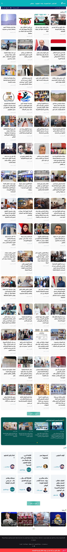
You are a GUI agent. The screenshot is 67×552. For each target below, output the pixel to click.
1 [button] (37, 442)
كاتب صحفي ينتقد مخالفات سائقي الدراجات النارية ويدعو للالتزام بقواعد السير (58, 80)
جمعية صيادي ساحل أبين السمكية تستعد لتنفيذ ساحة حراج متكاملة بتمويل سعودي (26, 434)
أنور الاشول (39, 466)
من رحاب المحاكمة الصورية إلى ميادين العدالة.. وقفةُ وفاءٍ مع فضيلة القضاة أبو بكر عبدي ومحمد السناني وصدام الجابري (9, 346)
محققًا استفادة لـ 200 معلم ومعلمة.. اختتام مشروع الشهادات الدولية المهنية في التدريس (41, 434)
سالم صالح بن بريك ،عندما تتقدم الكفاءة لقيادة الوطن (42, 481)
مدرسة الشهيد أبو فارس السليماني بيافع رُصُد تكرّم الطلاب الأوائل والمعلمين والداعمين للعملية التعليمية (42, 106)
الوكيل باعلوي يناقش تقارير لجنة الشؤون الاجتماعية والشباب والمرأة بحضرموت (25, 291)
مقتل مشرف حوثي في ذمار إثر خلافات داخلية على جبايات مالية (41, 29)
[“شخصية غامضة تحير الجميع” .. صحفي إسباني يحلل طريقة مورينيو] (42, 519)
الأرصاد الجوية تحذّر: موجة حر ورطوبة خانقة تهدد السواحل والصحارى (25, 213)
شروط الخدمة (25, 544)
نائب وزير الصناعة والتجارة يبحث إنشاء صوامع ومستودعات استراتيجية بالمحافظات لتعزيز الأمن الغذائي (9, 133)
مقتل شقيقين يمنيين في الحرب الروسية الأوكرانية (26, 157)
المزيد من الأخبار (33, 414)
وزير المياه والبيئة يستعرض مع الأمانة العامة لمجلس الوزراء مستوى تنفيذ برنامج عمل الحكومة (42, 372)
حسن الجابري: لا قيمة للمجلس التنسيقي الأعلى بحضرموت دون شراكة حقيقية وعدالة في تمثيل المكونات (42, 401)
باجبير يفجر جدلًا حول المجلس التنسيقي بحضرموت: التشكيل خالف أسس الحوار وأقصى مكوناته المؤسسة (58, 373)
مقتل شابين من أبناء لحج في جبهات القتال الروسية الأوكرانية (58, 29)
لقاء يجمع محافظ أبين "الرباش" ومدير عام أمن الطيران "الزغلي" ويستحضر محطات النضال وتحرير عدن (25, 81)
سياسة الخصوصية (38, 544)
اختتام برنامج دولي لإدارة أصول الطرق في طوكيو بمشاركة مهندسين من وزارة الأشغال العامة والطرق (42, 186)
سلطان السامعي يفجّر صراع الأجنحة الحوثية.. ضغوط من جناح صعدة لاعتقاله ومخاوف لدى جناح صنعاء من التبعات (41, 214)
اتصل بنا (21, 544)
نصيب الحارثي (39, 490)
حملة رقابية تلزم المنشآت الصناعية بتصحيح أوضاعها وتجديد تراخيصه (9, 80)
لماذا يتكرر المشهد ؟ (9, 456)
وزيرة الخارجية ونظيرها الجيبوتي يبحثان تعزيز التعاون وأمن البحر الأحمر (25, 319)
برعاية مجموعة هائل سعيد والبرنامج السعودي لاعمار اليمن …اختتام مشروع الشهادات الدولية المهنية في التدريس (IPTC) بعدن (57, 435)
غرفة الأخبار (22, 470)
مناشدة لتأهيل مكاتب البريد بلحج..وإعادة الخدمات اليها (42, 79)
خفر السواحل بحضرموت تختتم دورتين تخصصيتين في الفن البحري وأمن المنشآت (58, 344)
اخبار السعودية (47, 3)
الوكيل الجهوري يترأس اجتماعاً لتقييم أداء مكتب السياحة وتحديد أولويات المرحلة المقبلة (26, 267)
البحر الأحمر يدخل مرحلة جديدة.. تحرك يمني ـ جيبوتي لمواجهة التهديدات (25, 238)
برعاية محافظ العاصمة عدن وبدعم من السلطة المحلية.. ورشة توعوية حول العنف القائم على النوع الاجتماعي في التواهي (58, 160)
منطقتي (32, 3)
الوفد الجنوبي (60, 455)
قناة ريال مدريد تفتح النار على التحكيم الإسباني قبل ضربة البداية (58, 522)
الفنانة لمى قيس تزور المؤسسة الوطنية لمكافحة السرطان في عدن (42, 291)
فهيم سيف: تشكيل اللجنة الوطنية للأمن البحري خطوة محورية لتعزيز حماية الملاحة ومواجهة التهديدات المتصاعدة (9, 187)
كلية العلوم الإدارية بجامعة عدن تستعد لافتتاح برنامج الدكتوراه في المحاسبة (59, 131)
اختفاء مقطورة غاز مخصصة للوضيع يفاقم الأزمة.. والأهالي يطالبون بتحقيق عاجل (9, 372)
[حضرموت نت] (63, 3)
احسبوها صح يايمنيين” (44, 456)
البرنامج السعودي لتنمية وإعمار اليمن (54, 420)
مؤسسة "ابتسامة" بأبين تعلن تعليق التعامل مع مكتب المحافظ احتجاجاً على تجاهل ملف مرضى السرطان (25, 106)
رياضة (42, 3)
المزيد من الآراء (33, 503)
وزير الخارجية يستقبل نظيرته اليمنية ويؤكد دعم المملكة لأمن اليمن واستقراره (10, 434)
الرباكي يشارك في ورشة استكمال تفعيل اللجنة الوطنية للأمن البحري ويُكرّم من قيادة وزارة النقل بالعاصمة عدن (58, 401)
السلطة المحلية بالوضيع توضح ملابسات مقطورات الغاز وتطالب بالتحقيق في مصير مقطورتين (9, 106)
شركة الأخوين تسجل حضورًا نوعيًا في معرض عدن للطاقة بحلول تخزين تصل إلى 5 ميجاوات (25, 186)
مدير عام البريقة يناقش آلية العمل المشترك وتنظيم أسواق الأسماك (58, 319)
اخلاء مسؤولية (31, 544)
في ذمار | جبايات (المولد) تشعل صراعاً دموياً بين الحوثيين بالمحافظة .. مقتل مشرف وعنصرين (9, 55)
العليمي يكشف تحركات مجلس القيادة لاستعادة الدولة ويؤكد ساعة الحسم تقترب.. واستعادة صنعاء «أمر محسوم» (8, 257)
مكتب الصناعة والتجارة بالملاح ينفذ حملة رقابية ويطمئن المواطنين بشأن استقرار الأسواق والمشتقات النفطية (25, 373)
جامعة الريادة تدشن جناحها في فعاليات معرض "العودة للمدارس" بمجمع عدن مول (25, 344)
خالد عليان (55, 495)
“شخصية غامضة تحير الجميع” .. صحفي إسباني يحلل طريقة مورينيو (42, 522)
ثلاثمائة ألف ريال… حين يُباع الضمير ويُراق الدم (25, 480)
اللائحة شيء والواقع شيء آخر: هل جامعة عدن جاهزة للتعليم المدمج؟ (26, 460)
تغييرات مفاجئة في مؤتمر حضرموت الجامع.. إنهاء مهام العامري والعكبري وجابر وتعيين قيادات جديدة (42, 345)
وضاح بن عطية (55, 466)
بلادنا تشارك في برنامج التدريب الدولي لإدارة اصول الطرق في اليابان (25, 54)
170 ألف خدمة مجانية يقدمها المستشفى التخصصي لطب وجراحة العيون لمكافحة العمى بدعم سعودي (9, 240)
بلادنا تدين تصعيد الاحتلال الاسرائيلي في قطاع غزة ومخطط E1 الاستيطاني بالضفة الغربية (59, 55)
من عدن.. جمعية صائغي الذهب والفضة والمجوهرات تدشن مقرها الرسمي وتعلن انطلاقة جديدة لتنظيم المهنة (8, 320)
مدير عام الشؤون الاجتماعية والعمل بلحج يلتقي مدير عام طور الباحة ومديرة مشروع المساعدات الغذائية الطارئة (58, 267)
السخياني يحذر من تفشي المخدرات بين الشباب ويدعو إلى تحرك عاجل (42, 158)
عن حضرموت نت (44, 544)
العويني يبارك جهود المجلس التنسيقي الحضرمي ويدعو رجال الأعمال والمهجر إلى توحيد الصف (42, 320)
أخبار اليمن (54, 3)
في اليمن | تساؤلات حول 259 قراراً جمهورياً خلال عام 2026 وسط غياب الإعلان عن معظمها (25, 30)
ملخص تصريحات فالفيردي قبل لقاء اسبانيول (11, 522)
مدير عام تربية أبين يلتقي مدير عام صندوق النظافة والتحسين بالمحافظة (42, 131)
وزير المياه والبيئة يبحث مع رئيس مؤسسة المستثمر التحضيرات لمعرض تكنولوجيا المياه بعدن (58, 214)
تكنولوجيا (37, 3)
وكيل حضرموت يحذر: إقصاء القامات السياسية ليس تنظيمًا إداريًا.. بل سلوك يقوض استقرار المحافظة (9, 292)
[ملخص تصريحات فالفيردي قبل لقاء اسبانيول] (9, 519)
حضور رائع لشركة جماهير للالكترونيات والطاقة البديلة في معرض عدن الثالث (9, 399)
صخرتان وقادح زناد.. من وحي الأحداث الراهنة (10, 480)
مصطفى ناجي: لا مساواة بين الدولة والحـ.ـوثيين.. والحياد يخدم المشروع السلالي (59, 239)
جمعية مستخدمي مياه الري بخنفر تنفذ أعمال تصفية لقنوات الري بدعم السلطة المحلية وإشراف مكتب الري (58, 106)
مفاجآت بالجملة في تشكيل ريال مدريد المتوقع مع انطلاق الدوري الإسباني (25, 523)
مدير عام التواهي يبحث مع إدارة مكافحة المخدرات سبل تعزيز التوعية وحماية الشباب (25, 131)
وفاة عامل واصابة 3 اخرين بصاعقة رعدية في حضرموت (8, 28)
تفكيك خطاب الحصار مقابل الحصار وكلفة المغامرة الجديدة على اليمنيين (59, 485)
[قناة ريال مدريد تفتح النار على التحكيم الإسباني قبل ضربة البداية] (58, 519)
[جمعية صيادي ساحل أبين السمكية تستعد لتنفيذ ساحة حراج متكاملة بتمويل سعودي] (26, 426)
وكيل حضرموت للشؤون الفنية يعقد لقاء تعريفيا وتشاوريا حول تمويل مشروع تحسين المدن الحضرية (8, 214)
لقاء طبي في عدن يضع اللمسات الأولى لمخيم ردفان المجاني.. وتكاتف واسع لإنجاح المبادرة (8, 159)
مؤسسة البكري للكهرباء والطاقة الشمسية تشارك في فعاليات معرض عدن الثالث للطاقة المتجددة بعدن (41, 239)
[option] (57, 430)
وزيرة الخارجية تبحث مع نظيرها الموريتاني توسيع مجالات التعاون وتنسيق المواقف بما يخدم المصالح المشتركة (59, 293)
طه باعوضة (22, 489)
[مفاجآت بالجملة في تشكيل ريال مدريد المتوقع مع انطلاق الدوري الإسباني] (25, 519)
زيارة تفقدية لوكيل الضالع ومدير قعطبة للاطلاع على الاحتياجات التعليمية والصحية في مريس (25, 400)
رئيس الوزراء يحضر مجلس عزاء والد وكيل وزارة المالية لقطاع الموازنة (42, 54)
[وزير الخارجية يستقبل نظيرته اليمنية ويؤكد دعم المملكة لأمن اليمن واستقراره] (10, 426)
